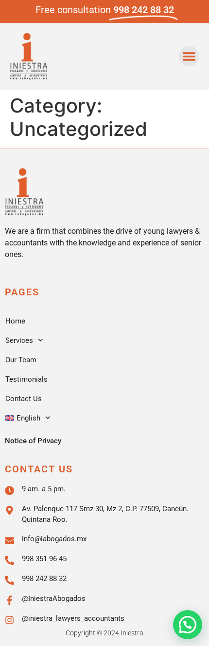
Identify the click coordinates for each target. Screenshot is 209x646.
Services (19, 340)
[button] (189, 56)
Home (15, 321)
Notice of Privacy (33, 440)
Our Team (20, 359)
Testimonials (26, 379)
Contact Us (23, 398)
